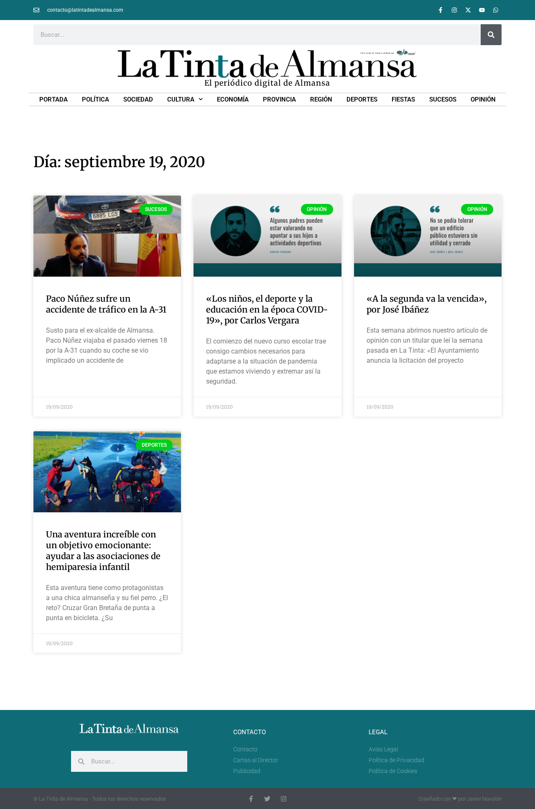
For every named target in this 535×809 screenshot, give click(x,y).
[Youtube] (482, 10)
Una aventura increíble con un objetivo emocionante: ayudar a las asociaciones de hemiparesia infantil (103, 550)
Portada (53, 99)
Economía (233, 99)
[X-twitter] (468, 10)
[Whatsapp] (496, 10)
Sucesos (442, 99)
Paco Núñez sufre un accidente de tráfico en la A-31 (106, 304)
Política (95, 99)
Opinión (483, 99)
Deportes (361, 99)
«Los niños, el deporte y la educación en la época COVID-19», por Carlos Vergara (267, 309)
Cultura (180, 99)
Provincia (279, 99)
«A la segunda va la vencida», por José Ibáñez (427, 304)
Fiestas (403, 99)
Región (321, 99)
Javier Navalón (484, 799)
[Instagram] (454, 10)
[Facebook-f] (440, 10)
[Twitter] (267, 799)
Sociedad (138, 99)
